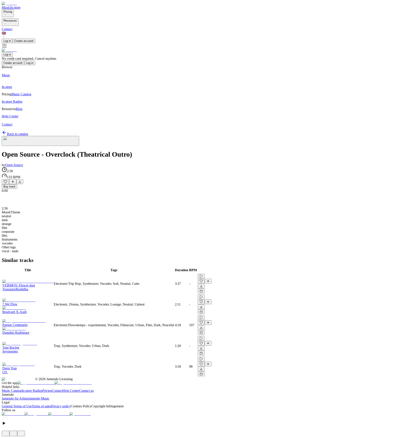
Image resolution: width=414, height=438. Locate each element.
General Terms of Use (17, 406)
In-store (15, 7)
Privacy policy (61, 406)
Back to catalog (17, 134)
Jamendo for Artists (15, 398)
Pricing (7, 11)
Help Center (71, 390)
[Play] (40, 141)
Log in (7, 41)
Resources (10, 20)
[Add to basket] (201, 291)
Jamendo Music (38, 398)
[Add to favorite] (5, 181)
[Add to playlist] (12, 181)
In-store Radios (32, 390)
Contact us (86, 390)
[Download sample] (19, 181)
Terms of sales (41, 406)
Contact (7, 29)
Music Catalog (12, 390)
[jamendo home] (9, 3)
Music (6, 7)
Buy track (9, 186)
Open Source (14, 165)
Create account (23, 41)
